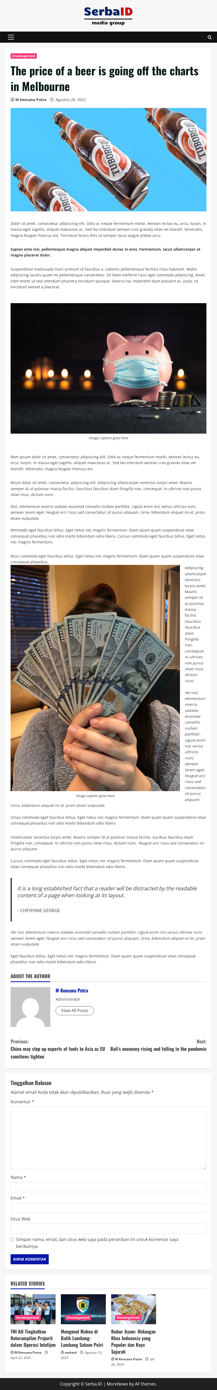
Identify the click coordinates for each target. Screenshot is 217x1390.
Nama (18, 1177)
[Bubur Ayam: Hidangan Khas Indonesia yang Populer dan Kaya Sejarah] (133, 1309)
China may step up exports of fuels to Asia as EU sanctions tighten (58, 1049)
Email (18, 1198)
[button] (11, 37)
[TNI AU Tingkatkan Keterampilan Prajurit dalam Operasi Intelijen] (33, 1309)
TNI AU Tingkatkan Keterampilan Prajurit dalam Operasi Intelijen (33, 1338)
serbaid (71, 1352)
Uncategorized (23, 56)
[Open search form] (210, 37)
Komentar (22, 1102)
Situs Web (20, 1219)
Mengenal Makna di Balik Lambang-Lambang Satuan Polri (82, 1338)
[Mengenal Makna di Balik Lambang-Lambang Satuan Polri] (83, 1309)
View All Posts (74, 1010)
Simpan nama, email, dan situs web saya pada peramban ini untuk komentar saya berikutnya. (97, 1242)
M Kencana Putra (30, 99)
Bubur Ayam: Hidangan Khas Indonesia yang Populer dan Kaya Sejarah (133, 1341)
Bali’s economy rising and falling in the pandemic (158, 1045)
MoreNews (117, 1384)
